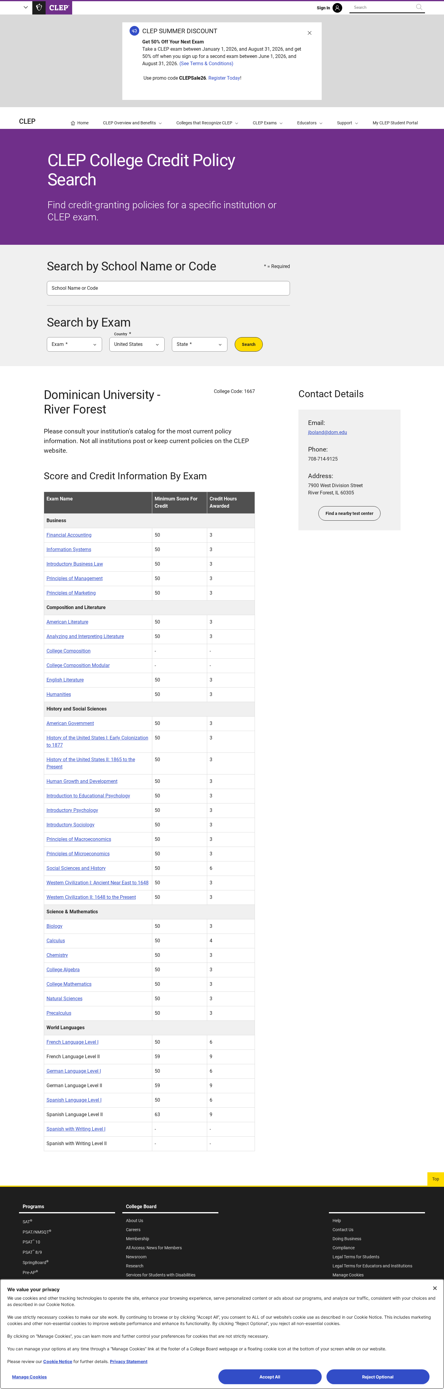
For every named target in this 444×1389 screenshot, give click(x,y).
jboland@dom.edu (327, 432)
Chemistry (57, 955)
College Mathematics (69, 984)
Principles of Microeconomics (78, 854)
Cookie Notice (57, 1361)
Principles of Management (75, 578)
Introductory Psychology (72, 810)
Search (249, 344)
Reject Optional (378, 1376)
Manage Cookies (29, 1376)
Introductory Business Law (75, 564)
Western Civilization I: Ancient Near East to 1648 (98, 883)
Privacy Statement (128, 1361)
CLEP (27, 121)
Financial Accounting (69, 535)
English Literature (65, 680)
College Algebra (63, 969)
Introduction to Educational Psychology (88, 796)
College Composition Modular (78, 665)
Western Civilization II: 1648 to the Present (91, 897)
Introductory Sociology (71, 825)
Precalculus (59, 1013)
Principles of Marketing (71, 593)
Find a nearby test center (349, 513)
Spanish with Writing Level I (76, 1129)
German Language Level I (74, 1071)
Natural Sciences (64, 998)
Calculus (56, 941)
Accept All (269, 1376)
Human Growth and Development (82, 781)
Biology (55, 926)
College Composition (69, 651)
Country (120, 334)
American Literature (67, 622)
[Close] (435, 1288)
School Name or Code (75, 288)
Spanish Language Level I (74, 1100)
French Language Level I (72, 1042)
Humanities (59, 694)
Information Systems (69, 549)
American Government (70, 723)
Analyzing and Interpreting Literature (85, 636)
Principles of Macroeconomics (79, 839)
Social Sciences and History (76, 868)
